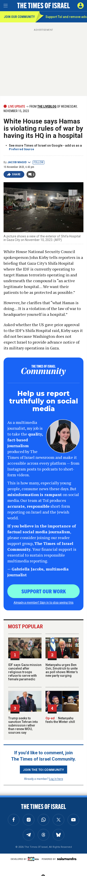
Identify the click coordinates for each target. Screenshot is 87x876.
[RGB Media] (34, 859)
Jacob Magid (17, 162)
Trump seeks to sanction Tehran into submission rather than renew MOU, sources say (23, 725)
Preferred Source (21, 149)
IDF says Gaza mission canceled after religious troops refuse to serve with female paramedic (24, 672)
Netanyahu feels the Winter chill (60, 720)
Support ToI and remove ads (66, 17)
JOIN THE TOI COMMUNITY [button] (43, 770)
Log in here (56, 779)
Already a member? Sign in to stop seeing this (43, 602)
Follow (38, 162)
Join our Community (19, 17)
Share (16, 174)
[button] (80, 5)
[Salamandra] (66, 858)
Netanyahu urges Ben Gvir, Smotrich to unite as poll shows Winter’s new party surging (62, 670)
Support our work (43, 591)
